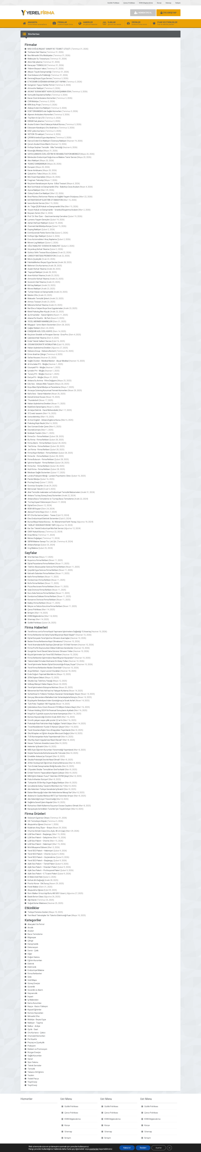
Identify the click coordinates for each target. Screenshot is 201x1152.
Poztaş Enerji (33, 482)
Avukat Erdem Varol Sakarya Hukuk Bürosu (46, 124)
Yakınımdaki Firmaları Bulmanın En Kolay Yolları (48, 661)
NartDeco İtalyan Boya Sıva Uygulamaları (45, 308)
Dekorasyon (33, 947)
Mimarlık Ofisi (34, 1016)
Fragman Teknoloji (36, 180)
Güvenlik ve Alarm (35, 990)
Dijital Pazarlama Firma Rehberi (41, 563)
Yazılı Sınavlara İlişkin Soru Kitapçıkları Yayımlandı (49, 730)
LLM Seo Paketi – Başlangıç (40, 834)
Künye (159, 3)
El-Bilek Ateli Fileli (35, 877)
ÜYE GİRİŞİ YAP (169, 13)
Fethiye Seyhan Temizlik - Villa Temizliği (45, 147)
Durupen (31, 167)
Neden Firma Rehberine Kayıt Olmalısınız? (46, 641)
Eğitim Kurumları (35, 960)
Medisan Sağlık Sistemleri (39, 472)
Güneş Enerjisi (34, 983)
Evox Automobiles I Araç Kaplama (42, 239)
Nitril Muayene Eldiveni (37, 847)
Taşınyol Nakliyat (35, 272)
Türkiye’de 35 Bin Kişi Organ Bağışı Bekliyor (46, 783)
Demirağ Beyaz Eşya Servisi (40, 78)
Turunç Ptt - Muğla (36, 374)
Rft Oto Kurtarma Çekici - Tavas (42, 515)
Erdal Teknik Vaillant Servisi (39, 341)
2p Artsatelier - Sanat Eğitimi (40, 315)
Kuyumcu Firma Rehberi (38, 560)
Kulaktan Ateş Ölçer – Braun (40, 828)
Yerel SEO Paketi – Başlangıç (40, 860)
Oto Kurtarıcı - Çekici (36, 1033)
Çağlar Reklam (34, 328)
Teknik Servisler (34, 1065)
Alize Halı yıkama (35, 62)
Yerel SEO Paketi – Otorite (39, 854)
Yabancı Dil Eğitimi (36, 1072)
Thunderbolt (33, 400)
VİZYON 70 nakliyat (36, 134)
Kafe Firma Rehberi (36, 577)
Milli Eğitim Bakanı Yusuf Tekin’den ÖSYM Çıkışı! (48, 776)
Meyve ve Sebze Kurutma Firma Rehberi (45, 606)
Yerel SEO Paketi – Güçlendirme (41, 857)
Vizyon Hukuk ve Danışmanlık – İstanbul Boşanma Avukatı (53, 210)
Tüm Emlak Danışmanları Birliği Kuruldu (44, 766)
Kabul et (127, 1148)
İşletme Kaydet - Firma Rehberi (41, 463)
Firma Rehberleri (35, 973)
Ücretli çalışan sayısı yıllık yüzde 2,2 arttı (45, 720)
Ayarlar (159, 1148)
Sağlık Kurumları (35, 1056)
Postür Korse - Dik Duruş (38, 883)
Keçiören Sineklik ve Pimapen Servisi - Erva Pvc (48, 335)
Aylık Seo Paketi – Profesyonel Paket (44, 870)
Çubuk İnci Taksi (35, 174)
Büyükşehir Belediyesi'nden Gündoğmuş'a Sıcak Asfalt (51, 700)
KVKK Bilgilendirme (146, 3)
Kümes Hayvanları (35, 1013)
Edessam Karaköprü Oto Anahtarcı (43, 128)
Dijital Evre (32, 505)
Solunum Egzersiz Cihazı (38, 818)
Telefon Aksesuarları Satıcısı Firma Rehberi (46, 567)
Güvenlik (31, 987)
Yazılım (31, 1075)
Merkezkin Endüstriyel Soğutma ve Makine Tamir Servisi (52, 157)
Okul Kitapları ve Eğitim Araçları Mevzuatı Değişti (49, 733)
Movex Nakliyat (34, 289)
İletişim (177, 3)
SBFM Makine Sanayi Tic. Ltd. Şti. (42, 541)
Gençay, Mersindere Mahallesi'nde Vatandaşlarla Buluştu (52, 697)
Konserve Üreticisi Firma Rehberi (42, 600)
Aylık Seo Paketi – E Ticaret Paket (42, 874)
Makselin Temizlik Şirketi (38, 298)
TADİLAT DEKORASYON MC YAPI (42, 525)
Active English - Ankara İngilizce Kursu (44, 420)
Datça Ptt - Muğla (35, 377)
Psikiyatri (32, 1046)
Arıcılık (30, 927)
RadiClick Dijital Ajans (37, 407)
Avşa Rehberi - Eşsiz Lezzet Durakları (44, 671)
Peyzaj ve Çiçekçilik (36, 1042)
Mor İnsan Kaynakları (37, 177)
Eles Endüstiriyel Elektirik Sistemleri (43, 518)
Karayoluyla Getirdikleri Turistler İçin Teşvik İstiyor (49, 809)
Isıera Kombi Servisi (36, 203)
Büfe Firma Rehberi (36, 583)
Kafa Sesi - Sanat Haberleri (39, 394)
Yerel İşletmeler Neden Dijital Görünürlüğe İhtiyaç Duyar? (52, 664)
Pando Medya (34, 479)
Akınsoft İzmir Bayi (36, 512)
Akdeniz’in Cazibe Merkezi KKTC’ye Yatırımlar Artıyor (50, 796)
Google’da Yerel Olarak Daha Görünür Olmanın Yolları (50, 651)
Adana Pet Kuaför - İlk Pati (39, 318)
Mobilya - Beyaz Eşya (37, 1019)
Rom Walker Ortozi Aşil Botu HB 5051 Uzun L (47, 893)
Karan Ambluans (35, 170)
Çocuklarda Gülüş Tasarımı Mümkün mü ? (46, 786)
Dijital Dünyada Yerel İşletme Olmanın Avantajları (49, 638)
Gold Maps (32, 980)
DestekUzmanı (34, 430)
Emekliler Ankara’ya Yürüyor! (40, 756)
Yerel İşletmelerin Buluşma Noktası (43, 687)
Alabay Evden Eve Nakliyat (39, 108)
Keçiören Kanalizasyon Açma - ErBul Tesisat (47, 183)
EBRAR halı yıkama (36, 121)
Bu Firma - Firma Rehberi (38, 440)
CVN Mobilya (33, 101)
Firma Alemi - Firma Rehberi (39, 443)
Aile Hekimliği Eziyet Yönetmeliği (42, 799)
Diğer (30, 954)
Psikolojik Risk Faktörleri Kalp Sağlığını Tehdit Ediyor (50, 723)
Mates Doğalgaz (35, 538)
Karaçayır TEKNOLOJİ (37, 65)
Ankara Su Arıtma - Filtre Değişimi (42, 380)
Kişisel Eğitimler (34, 1010)
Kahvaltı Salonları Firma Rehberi (41, 573)
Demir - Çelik (33, 950)
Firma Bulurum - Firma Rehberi (41, 459)
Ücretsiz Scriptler (35, 486)
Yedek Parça (33, 1079)
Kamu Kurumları (34, 1003)
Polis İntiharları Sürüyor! (38, 779)
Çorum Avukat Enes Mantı (39, 144)
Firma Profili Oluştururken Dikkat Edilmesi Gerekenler (50, 648)
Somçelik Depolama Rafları (39, 95)
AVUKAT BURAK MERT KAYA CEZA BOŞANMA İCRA (49, 91)
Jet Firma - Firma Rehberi (38, 449)
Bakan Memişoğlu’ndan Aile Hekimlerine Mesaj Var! (50, 792)
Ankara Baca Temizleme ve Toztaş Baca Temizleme (51, 499)
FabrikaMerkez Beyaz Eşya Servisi (42, 262)
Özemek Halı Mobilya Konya (39, 226)
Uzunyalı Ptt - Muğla (36, 367)
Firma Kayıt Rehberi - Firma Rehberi (43, 453)
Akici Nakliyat (33, 160)
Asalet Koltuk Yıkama (37, 269)
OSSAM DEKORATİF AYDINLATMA (42, 344)
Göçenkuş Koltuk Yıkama (38, 249)
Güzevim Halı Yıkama (37, 282)
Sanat (30, 1059)
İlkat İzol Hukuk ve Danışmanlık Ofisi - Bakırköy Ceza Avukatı (53, 187)
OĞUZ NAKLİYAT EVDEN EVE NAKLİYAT (44, 246)
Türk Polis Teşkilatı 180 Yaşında (41, 704)
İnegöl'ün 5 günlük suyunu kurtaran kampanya (47, 714)
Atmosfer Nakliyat (36, 88)
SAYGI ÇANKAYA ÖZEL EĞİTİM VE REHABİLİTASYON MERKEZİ (54, 154)
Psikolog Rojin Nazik (36, 423)
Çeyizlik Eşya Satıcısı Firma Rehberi (43, 570)
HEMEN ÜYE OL (145, 13)
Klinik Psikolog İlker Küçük (38, 312)
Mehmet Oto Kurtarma (38, 266)
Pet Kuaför (32, 1039)
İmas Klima (32, 535)
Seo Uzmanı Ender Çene (38, 426)
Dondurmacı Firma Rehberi (39, 580)
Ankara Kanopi (34, 545)
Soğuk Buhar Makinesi (37, 903)
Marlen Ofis (33, 295)
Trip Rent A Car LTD (36, 118)
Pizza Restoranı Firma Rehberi (41, 586)
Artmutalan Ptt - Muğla (38, 364)
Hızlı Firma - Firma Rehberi (39, 469)
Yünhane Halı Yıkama (37, 52)
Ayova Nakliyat (34, 190)
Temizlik (31, 1069)
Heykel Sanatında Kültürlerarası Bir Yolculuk (46, 753)
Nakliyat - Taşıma (35, 1023)
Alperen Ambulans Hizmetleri (40, 114)
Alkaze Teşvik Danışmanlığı (39, 72)
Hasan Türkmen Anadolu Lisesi (41, 743)
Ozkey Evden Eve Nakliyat (39, 193)
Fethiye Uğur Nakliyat (37, 236)
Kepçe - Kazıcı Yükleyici (38, 1006)
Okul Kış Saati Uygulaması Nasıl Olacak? (45, 740)
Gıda (29, 977)
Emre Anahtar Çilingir (37, 354)
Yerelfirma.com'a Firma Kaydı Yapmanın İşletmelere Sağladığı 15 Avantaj (59, 631)
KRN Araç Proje (34, 105)
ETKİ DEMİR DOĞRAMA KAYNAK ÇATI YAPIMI (46, 82)
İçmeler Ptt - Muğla (36, 371)
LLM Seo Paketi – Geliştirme (40, 837)
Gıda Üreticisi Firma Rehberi (40, 590)
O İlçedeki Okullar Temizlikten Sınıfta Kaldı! (46, 769)
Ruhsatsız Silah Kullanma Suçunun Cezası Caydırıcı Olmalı (53, 806)
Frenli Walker (33, 887)
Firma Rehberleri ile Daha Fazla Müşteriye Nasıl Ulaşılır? (51, 635)
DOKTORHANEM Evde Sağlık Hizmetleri (44, 111)
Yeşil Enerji (32, 1082)
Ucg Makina (33, 548)
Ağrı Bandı (32, 900)
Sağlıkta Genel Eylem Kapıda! (40, 802)
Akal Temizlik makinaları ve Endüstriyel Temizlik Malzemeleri (54, 492)
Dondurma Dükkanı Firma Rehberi (42, 596)
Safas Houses (34, 357)
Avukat (31, 931)
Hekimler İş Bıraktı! (36, 746)
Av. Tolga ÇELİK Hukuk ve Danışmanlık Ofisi (46, 206)
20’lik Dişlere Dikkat (36, 677)
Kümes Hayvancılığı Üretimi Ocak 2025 (44, 717)
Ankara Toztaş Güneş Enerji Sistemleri (44, 495)
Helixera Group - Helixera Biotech (42, 351)
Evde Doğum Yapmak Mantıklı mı (42, 674)
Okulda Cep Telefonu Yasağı (40, 681)
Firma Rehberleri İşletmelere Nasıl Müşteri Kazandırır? (51, 658)
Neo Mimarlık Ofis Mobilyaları (40, 55)
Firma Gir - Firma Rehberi (38, 456)
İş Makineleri (33, 1000)
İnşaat (30, 996)
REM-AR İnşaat (34, 509)
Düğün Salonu (34, 957)
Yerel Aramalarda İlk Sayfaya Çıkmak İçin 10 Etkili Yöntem (53, 645)
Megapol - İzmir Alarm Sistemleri (42, 325)
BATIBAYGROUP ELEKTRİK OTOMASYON (45, 200)
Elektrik (31, 964)
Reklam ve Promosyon (37, 1049)
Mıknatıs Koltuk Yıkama (38, 305)
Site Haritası (33, 557)
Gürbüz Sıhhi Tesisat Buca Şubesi (42, 252)
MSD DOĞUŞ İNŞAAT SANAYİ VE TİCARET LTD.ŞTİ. (49, 49)
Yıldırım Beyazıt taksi (37, 68)
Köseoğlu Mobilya (35, 151)
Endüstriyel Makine (36, 970)
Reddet (143, 1148)
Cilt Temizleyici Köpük (37, 821)
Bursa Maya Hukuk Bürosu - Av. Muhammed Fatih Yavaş (52, 522)
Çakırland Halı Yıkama (37, 338)
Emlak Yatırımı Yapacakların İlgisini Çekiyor (46, 773)
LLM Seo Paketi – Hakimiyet (40, 844)
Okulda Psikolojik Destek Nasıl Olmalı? (44, 760)
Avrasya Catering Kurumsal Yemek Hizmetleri (47, 390)
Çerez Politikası (129, 3)
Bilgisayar (32, 937)
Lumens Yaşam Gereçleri (39, 220)
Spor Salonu (33, 1062)
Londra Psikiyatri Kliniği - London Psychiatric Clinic (49, 476)
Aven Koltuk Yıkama (36, 275)
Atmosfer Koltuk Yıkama (38, 279)
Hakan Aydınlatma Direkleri (39, 348)
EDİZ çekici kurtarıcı (36, 131)
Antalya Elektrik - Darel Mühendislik (43, 410)
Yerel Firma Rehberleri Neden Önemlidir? (45, 668)
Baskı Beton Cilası (35, 897)
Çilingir (30, 941)
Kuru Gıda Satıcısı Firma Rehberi (41, 593)
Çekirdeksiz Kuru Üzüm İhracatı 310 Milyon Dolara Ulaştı (52, 707)
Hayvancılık (32, 993)
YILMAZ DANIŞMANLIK (37, 164)
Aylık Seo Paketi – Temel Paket (41, 864)
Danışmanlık (33, 944)
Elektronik (32, 967)
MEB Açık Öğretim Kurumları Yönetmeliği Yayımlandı (50, 750)
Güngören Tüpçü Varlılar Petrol (41, 85)
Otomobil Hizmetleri (36, 1036)
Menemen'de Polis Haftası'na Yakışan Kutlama (48, 691)
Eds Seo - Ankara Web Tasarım (41, 384)
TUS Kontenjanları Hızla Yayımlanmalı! (44, 737)
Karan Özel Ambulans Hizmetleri (42, 98)
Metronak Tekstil (35, 489)
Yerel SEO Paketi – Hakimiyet (40, 851)
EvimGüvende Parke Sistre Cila (41, 233)
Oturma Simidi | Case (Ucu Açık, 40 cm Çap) (46, 831)
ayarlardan (94, 1149)
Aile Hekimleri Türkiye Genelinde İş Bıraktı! (45, 789)
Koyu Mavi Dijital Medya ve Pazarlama (44, 387)
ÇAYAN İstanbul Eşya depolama (41, 137)
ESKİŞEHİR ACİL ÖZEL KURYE (40, 331)
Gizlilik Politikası (113, 3)
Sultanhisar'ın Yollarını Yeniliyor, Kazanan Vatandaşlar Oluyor (54, 694)
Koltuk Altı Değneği (36, 880)
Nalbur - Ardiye (34, 1026)
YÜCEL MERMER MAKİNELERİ (40, 321)
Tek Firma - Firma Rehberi (39, 446)
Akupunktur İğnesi (35, 824)
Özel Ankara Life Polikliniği (39, 75)
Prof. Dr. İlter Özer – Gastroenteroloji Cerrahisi (47, 216)
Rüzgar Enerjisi (34, 1052)
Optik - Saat (33, 1029)
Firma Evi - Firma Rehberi (38, 436)
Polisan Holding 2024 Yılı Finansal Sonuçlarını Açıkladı (50, 710)
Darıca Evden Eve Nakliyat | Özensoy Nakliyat (47, 141)
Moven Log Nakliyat (36, 243)
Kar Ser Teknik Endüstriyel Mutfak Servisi (45, 528)
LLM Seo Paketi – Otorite (38, 841)
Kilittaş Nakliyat (34, 285)
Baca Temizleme (35, 934)
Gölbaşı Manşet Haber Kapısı (40, 684)
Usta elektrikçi (34, 417)
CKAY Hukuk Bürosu (36, 532)
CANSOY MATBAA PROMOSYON (42, 256)
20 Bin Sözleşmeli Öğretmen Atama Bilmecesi (48, 763)
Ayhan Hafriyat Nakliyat (38, 223)
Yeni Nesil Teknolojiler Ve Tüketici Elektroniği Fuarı (49, 915)
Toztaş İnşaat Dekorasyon (39, 502)
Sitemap (168, 3)
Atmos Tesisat (34, 302)
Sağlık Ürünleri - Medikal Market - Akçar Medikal (48, 361)
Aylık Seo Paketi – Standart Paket (42, 867)
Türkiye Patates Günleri (38, 912)
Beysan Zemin (34, 213)
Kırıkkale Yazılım (35, 433)
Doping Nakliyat (34, 229)
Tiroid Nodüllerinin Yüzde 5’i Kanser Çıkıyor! (46, 727)
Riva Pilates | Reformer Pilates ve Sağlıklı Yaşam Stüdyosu (53, 197)
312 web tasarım (35, 413)
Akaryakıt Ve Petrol (36, 924)
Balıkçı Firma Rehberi (37, 603)
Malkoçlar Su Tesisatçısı (38, 59)
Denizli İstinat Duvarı (36, 397)
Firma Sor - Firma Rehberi (38, 466)
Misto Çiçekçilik (34, 259)
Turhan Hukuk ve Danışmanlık (40, 292)
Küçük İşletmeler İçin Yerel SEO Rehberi (45, 654)
